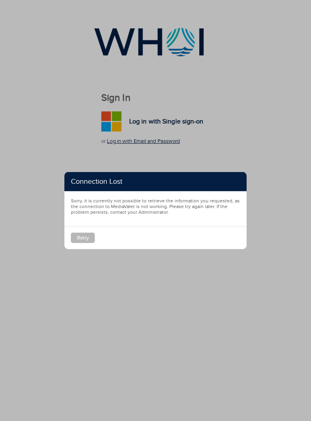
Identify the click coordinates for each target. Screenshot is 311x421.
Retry (83, 238)
